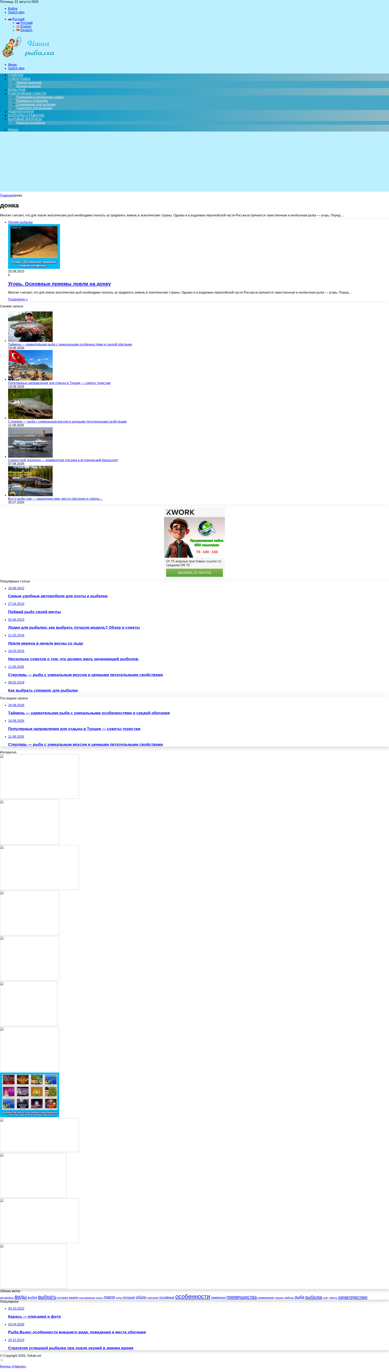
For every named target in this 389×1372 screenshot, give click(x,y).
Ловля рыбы (19, 79)
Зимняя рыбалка (29, 82)
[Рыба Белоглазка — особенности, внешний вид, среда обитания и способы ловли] (39, 888)
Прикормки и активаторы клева (39, 97)
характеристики (352, 1297)
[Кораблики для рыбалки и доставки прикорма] (33, 1196)
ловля (109, 1297)
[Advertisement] (194, 163)
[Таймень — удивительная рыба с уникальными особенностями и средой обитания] (30, 340)
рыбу (325, 1297)
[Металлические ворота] (29, 1070)
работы (289, 1297)
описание (152, 1297)
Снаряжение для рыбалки (36, 104)
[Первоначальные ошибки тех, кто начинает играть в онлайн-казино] (29, 843)
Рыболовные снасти (27, 93)
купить (99, 1297)
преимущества (242, 1297)
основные (166, 1297)
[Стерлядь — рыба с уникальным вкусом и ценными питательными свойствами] (30, 418)
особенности (192, 1296)
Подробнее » (18, 299)
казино (73, 1297)
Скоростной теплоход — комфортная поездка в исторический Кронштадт (63, 460)
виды (21, 1297)
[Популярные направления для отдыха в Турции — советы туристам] (30, 379)
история (62, 1297)
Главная (6, 195)
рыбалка (313, 1297)
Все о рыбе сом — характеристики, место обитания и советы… (55, 498)
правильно (218, 1297)
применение (266, 1297)
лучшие (129, 1297)
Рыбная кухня (21, 111)
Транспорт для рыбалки (34, 108)
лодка (119, 1297)
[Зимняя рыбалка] (29, 979)
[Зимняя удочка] (28, 1025)
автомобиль (7, 1297)
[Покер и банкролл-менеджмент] (29, 934)
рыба (299, 1297)
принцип (279, 1297)
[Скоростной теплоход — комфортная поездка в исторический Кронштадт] (30, 456)
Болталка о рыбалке (26, 115)
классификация (87, 1297)
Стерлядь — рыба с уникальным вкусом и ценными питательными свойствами (67, 421)
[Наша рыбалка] (28, 57)
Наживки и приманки (32, 101)
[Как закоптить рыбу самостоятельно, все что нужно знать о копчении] (39, 1151)
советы (333, 1297)
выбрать (47, 1297)
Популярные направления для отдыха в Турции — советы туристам (59, 383)
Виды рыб (17, 90)
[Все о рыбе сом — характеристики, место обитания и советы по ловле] (30, 495)
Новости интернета (30, 122)
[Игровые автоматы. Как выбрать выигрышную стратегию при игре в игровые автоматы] (29, 1116)
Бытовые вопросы (25, 119)
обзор (141, 1297)
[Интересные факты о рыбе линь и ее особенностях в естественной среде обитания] (39, 797)
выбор (32, 1297)
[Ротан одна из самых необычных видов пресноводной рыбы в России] (39, 1242)
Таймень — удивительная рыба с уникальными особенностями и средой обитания (70, 344)
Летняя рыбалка (28, 86)
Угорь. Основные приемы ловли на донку (59, 283)
